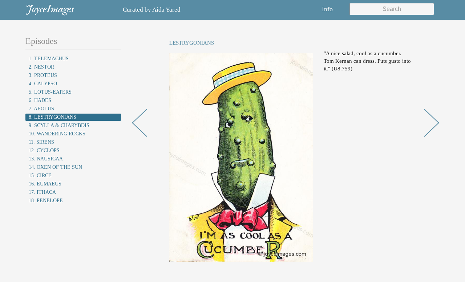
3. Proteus (43, 75)
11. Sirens (41, 142)
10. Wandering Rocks (57, 133)
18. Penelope (46, 200)
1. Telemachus (49, 58)
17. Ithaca (42, 192)
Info (327, 9)
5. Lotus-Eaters (50, 92)
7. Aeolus (41, 108)
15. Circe (40, 175)
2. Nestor (41, 67)
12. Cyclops (44, 150)
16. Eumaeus (45, 184)
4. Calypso (43, 83)
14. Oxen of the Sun (55, 167)
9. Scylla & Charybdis (59, 125)
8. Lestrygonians (52, 117)
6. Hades (40, 100)
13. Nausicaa (46, 159)
